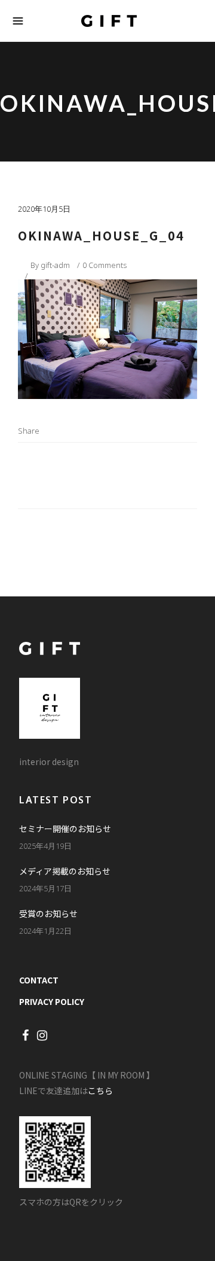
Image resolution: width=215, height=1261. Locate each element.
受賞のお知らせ (48, 913)
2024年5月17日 (45, 888)
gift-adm (55, 265)
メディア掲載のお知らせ (64, 871)
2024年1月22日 (45, 930)
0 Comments (104, 265)
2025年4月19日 (45, 845)
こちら (100, 1090)
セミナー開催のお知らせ (65, 828)
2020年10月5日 (44, 208)
